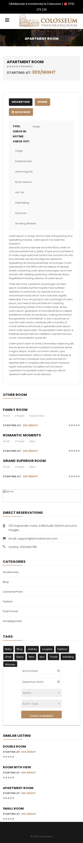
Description (21, 102)
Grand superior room (24, 460)
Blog (5, 582)
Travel (53, 657)
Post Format (10, 611)
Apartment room (18, 788)
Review (42, 102)
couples (47, 649)
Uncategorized (12, 621)
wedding (68, 657)
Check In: (20, 131)
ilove (8, 657)
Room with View (17, 767)
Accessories (11, 572)
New (31, 657)
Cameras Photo (13, 591)
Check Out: (21, 141)
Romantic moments (22, 435)
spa (42, 657)
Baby (8, 649)
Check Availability (41, 716)
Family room (15, 409)
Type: (16, 126)
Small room (13, 808)
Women (10, 664)
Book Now (22, 112)
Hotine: (18, 136)
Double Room (14, 746)
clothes (32, 649)
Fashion (8, 601)
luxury (20, 657)
